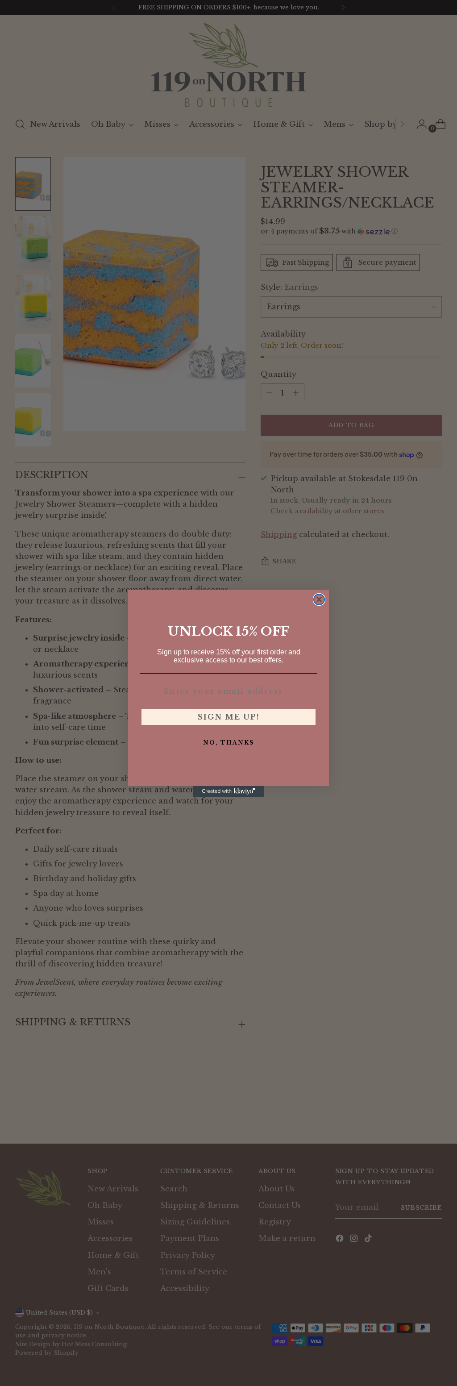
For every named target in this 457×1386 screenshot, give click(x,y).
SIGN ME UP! (229, 716)
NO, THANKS (228, 742)
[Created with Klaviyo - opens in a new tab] (228, 791)
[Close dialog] (319, 599)
